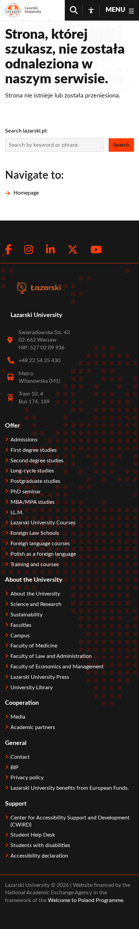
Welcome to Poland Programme (85, 900)
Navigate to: (34, 175)
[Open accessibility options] (91, 10)
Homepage (26, 193)
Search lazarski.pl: (26, 131)
